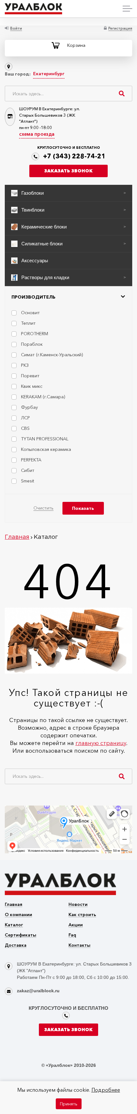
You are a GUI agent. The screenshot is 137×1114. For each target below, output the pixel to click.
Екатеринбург (48, 73)
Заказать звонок (68, 171)
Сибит (27, 470)
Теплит (28, 323)
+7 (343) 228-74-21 (74, 156)
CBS (25, 428)
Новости (78, 904)
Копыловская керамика (46, 449)
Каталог (14, 925)
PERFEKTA (31, 460)
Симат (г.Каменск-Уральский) (52, 355)
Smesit (27, 481)
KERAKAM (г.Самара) (43, 397)
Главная (13, 904)
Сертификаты (20, 935)
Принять (68, 1104)
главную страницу (101, 743)
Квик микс (31, 386)
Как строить (82, 915)
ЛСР (25, 418)
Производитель (33, 297)
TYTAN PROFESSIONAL (44, 439)
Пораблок (32, 344)
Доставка (15, 945)
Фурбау (29, 407)
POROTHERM (34, 333)
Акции (75, 925)
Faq (72, 935)
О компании (18, 915)
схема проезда (36, 134)
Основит (30, 312)
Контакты (79, 945)
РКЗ (25, 365)
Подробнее (105, 1090)
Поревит (30, 376)
